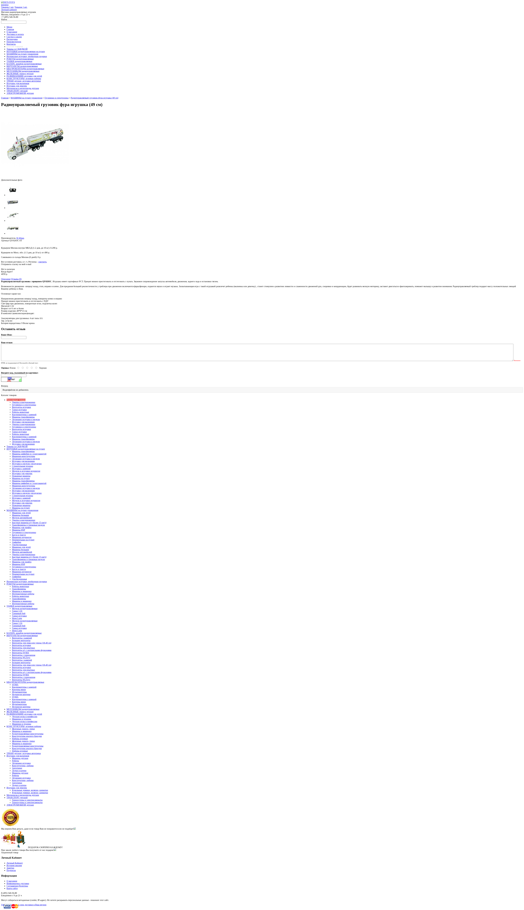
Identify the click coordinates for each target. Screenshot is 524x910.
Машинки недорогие (22, 537)
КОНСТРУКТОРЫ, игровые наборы (24, 726)
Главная (4, 98)
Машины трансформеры (23, 417)
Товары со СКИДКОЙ (17, 446)
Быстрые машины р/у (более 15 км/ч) (29, 522)
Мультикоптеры (19, 692)
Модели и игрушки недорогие (26, 471)
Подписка (11, 870)
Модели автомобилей (22, 518)
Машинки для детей (21, 513)
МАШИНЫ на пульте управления (26, 98)
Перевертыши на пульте (23, 540)
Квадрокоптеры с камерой (24, 414)
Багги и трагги (19, 535)
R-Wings (20, 238)
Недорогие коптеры (21, 694)
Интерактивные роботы (23, 594)
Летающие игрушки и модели (26, 419)
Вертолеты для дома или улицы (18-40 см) (31, 643)
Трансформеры (19, 589)
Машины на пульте (21, 478)
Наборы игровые (20, 738)
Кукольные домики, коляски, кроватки (30, 790)
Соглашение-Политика (17, 886)
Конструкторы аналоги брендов (27, 736)
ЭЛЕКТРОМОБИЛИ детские (20, 805)
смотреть (42, 262)
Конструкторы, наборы (23, 765)
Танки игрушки (19, 409)
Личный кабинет (9, 9)
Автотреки (17, 768)
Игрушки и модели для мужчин (27, 464)
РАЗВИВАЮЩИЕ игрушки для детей (24, 714)
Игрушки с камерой (21, 468)
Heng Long (17, 618)
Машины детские (20, 758)
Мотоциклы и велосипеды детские (23, 795)
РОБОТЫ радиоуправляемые (20, 584)
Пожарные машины (21, 476)
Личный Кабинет (15, 863)
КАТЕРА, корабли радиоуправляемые (24, 633)
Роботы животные (20, 412)
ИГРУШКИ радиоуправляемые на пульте (26, 449)
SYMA (15, 684)
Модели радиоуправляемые (25, 608)
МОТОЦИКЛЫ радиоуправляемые (23, 709)
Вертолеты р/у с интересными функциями (31, 650)
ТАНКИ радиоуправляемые (19, 606)
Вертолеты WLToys (21, 657)
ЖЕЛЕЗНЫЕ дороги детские (20, 711)
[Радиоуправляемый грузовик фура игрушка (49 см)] (35, 177)
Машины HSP (18, 530)
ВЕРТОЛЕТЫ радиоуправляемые (22, 635)
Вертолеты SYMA (20, 653)
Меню (9, 27)
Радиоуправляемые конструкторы (27, 734)
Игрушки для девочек (22, 473)
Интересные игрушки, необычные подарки (27, 581)
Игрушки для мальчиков (23, 422)
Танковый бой (18, 613)
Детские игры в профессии (24, 716)
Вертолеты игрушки (21, 407)
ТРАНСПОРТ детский (17, 797)
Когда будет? (7, 271)
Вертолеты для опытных (23, 648)
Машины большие (20, 515)
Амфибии (16, 542)
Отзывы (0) (16, 279)
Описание (6, 279)
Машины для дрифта (21, 527)
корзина (4, 5)
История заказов (14, 865)
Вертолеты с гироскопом (23, 655)
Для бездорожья (19, 545)
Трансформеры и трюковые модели (28, 525)
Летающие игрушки (21, 763)
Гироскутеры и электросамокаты (27, 800)
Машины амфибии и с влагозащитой (29, 454)
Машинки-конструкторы (23, 456)
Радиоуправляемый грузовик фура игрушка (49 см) (94, 98)
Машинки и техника (21, 719)
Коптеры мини (19, 689)
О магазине (12, 881)
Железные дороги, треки (23, 729)
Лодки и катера (19, 770)
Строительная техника (22, 466)
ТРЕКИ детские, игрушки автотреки (24, 753)
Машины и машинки (22, 591)
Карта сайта (12, 888)
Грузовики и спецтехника (56, 98)
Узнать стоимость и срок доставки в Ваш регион (23, 905)
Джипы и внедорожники (23, 402)
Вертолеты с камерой (22, 638)
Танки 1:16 (17, 611)
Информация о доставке (18, 883)
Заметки (10, 868)
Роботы (15, 761)
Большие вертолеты (21, 640)
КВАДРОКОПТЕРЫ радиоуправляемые (25, 682)
